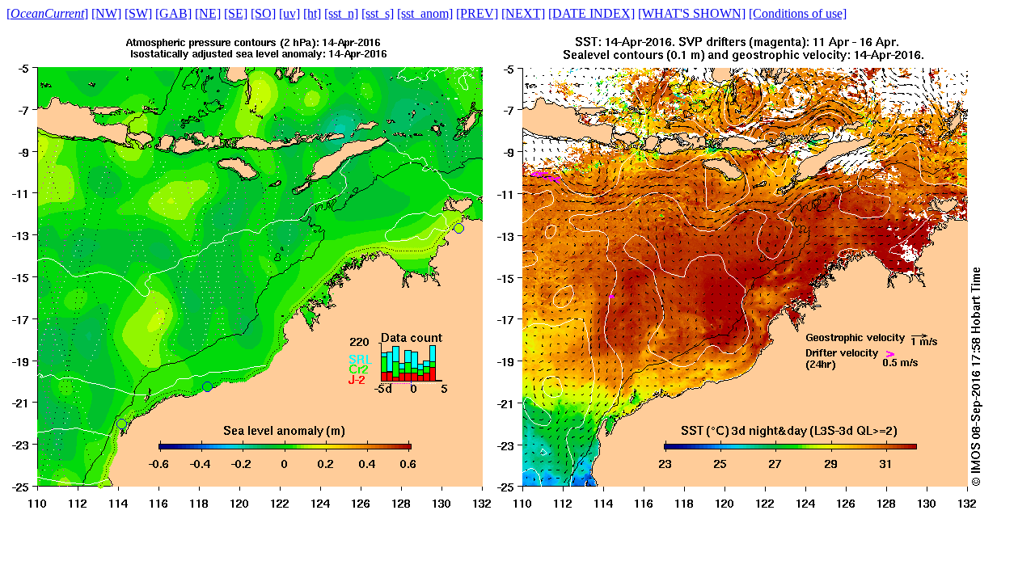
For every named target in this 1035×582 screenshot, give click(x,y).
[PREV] (477, 13)
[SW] (138, 13)
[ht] (312, 13)
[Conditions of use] (798, 13)
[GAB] (173, 13)
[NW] (106, 13)
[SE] (235, 13)
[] (47, 13)
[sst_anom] (425, 13)
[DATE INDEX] (591, 13)
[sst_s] (377, 13)
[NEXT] (523, 13)
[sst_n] (341, 13)
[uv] (289, 13)
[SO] (263, 13)
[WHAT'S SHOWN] (692, 13)
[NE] (208, 13)
